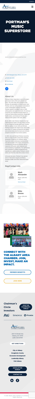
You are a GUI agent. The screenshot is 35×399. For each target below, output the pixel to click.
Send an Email (21, 182)
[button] (31, 1)
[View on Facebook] (6, 90)
